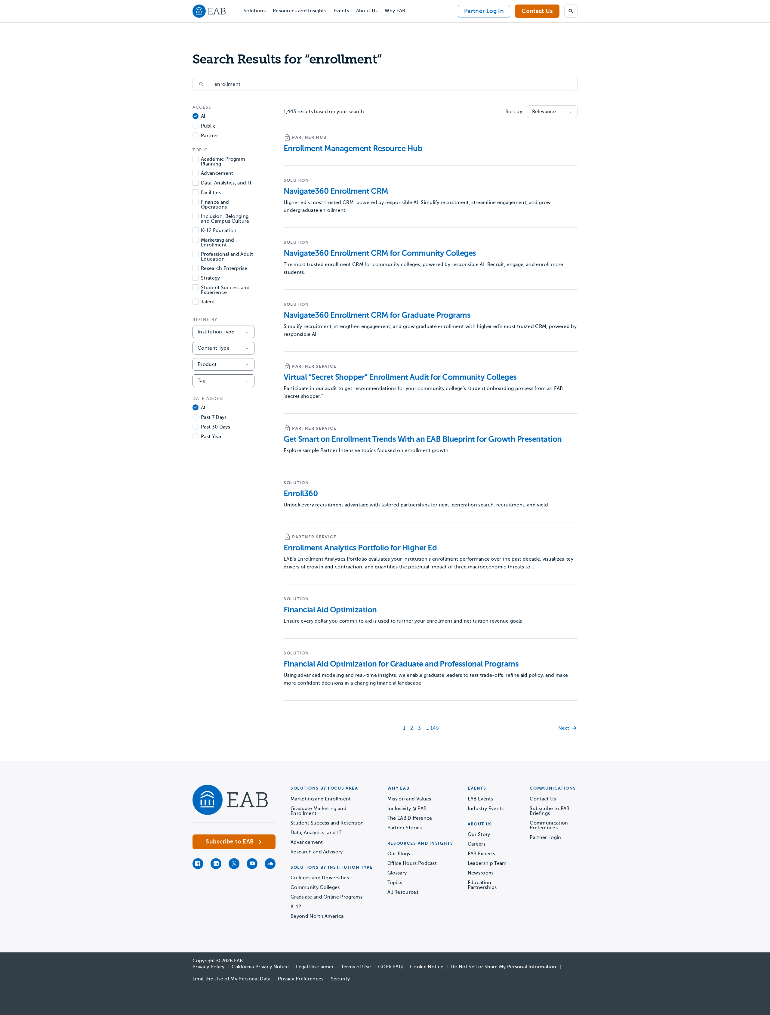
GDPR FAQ (390, 967)
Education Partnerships (482, 885)
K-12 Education (218, 230)
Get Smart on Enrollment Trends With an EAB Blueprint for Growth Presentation (423, 439)
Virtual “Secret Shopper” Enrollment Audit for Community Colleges (400, 377)
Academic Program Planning (223, 161)
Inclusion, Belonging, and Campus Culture (225, 219)
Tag (201, 380)
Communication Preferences (549, 825)
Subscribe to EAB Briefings (549, 811)
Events (341, 11)
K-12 (296, 906)
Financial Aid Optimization (330, 609)
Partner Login (545, 837)
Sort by (514, 111)
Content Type (213, 348)
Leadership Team (487, 863)
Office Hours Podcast (412, 863)
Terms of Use (356, 967)
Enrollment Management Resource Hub (353, 148)
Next (563, 728)
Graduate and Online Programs (326, 897)
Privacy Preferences (301, 979)
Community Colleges (315, 887)
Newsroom (480, 873)
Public (208, 126)
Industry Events (486, 808)
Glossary (397, 873)
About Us (367, 11)
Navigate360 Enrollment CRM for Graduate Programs (377, 315)
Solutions (255, 11)
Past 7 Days (214, 417)
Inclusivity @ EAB (407, 808)
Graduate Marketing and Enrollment (318, 811)
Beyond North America (317, 916)
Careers (476, 844)
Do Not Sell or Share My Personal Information (503, 967)
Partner (209, 135)
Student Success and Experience (225, 290)
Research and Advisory (317, 852)
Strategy (210, 278)
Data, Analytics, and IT (226, 183)
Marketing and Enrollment (217, 242)
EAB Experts (481, 853)
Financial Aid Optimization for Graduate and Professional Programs (401, 664)
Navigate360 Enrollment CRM (336, 191)
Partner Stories (404, 828)
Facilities (211, 192)
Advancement (217, 173)
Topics (394, 882)
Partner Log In (484, 11)
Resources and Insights (299, 11)
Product (207, 364)
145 (434, 728)
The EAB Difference (409, 818)
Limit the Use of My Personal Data (231, 979)
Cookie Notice (426, 967)
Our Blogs (398, 853)
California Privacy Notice (260, 967)
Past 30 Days (215, 427)
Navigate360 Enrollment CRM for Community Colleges (380, 253)
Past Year (211, 436)
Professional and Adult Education (227, 256)
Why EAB (395, 11)
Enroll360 (301, 493)
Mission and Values (409, 799)
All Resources (402, 892)
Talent (208, 302)
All (204, 116)
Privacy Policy (208, 967)
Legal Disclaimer (315, 967)
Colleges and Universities (320, 877)
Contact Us (537, 11)
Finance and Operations (215, 204)
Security (340, 979)
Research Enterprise (224, 268)
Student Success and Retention (327, 823)
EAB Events (480, 799)
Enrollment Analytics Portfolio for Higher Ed (360, 547)
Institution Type (216, 332)
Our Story (479, 834)
